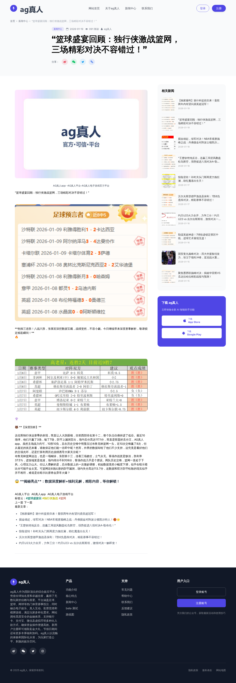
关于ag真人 (112, 8)
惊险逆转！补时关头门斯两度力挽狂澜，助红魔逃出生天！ (55, 531)
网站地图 (221, 670)
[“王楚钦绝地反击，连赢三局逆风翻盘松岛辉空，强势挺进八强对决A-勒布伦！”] (169, 162)
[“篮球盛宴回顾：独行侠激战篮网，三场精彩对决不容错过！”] (169, 123)
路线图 (70, 614)
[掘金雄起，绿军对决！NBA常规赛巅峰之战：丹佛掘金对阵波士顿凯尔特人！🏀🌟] (169, 143)
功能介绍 (71, 589)
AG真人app (38, 494)
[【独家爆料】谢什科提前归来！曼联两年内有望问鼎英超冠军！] (169, 104)
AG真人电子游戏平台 (60, 494)
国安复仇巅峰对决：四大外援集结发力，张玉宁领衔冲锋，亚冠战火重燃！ (199, 257)
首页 (12, 21)
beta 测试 (72, 608)
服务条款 (207, 670)
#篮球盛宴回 (33, 498)
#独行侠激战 (50, 498)
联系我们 (147, 8)
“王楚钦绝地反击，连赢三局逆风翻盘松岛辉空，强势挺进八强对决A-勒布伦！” (67, 525)
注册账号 (201, 603)
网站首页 (94, 8)
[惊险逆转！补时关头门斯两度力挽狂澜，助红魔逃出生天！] (169, 181)
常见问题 (127, 589)
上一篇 (19, 502)
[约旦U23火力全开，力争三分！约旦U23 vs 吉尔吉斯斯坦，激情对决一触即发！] (169, 219)
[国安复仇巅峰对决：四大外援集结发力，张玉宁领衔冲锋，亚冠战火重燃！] (169, 258)
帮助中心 (127, 596)
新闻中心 (130, 8)
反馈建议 (127, 608)
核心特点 (71, 596)
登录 (203, 8)
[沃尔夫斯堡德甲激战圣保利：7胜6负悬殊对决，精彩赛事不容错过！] (169, 200)
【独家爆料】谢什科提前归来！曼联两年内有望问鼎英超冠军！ (57, 513)
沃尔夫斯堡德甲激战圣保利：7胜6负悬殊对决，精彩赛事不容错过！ (60, 537)
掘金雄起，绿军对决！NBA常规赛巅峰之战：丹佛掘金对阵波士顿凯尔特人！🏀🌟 (69, 519)
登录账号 (201, 592)
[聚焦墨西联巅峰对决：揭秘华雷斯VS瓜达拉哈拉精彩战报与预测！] (169, 277)
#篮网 (62, 498)
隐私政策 (127, 614)
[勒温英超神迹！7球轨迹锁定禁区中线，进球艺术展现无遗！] (169, 238)
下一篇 (28, 502)
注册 (219, 8)
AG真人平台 (22, 494)
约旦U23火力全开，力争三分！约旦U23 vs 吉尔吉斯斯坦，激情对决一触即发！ (68, 543)
